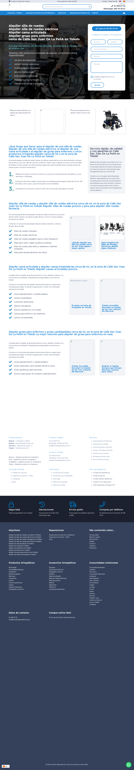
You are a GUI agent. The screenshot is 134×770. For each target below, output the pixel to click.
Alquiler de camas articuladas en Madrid (22, 554)
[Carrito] (124, 13)
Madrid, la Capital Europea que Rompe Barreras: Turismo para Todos (112, 369)
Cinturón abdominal (15, 583)
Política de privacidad (60, 482)
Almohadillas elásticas (16, 570)
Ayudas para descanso (57, 589)
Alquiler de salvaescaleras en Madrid (21, 543)
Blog (13, 482)
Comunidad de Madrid (96, 567)
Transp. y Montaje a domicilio (103, 450)
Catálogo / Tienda (14, 13)
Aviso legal (56, 479)
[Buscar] (89, 7)
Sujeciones (52, 585)
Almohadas (12, 567)
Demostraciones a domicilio (102, 447)
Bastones (12, 576)
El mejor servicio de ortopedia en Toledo (81, 306)
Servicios (62, 13)
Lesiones (92, 546)
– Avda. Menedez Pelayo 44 (21, 443)
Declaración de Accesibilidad (62, 476)
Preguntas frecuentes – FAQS (22, 476)
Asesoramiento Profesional (102, 441)
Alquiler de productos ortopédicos (40, 13)
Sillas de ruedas (94, 537)
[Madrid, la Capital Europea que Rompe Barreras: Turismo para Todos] (112, 341)
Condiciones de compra (61, 473)
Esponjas (52, 567)
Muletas (51, 574)
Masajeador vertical (55, 572)
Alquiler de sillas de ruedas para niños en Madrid (25, 541)
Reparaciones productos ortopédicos (62, 535)
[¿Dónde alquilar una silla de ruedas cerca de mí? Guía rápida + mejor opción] (82, 218)
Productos (92, 548)
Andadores (12, 572)
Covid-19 (92, 543)
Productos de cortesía (100, 453)
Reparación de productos (80, 13)
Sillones (51, 583)
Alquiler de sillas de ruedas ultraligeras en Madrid (25, 539)
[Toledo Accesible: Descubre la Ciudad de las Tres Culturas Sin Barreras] (112, 281)
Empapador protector (16, 589)
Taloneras (52, 587)
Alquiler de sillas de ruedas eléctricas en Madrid (25, 537)
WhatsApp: (58, 443)
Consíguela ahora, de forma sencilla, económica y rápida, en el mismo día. (45, 47)
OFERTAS (95, 13)
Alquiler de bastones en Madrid (19, 550)
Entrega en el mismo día (101, 456)
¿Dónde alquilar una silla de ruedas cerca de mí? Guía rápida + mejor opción (82, 245)
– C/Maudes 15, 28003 (19, 441)
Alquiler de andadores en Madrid (20, 548)
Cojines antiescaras (15, 587)
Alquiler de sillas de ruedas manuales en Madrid (25, 535)
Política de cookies (59, 485)
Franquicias (16, 479)
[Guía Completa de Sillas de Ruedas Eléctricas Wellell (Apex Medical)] (112, 218)
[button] (128, 764)
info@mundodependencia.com (59, 446)
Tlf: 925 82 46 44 (54, 455)
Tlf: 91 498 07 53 (54, 441)
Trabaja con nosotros (19, 473)
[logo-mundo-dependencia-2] (15, 7)
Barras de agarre (14, 574)
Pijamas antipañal (55, 576)
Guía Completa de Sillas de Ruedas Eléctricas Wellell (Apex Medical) (110, 245)
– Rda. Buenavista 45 (19, 448)
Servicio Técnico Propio (101, 459)
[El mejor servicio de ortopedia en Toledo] (78, 281)
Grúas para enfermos (56, 570)
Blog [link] (50, 539)
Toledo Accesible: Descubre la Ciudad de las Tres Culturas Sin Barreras (111, 308)
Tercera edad (94, 535)
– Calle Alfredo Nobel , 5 (20, 446)
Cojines (11, 585)
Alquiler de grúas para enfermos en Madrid (23, 552)
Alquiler (91, 541)
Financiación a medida (100, 444)
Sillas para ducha (54, 580)
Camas (11, 580)
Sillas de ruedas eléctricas (58, 578)
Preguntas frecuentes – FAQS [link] (59, 537)
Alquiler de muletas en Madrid (19, 546)
